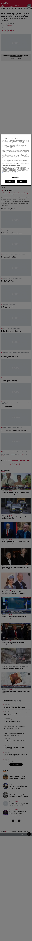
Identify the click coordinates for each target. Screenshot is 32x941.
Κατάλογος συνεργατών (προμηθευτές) (10, 172)
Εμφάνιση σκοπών (16, 177)
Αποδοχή (22, 181)
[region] (16, 160)
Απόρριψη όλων (10, 181)
